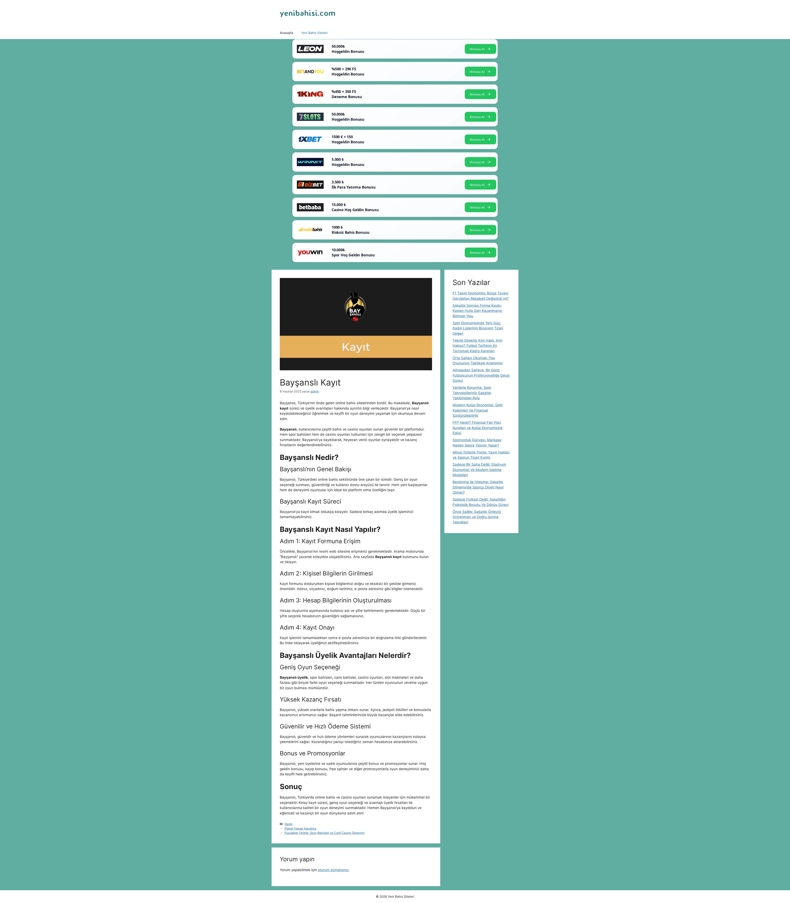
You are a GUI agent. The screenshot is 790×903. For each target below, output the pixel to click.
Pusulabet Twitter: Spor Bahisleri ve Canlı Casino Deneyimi (325, 833)
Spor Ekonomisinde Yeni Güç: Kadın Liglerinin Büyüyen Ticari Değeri (478, 328)
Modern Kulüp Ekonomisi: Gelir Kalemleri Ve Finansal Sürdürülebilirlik (478, 410)
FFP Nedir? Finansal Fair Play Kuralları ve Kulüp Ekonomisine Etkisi (478, 427)
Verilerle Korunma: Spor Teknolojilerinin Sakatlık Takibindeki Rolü (472, 393)
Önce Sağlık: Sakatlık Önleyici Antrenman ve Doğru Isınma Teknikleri (477, 517)
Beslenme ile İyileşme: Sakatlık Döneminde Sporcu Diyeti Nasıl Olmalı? (478, 487)
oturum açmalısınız (333, 870)
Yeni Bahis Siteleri (314, 33)
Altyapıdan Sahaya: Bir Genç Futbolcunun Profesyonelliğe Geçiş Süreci (481, 375)
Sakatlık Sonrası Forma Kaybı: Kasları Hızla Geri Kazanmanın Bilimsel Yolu (477, 310)
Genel (288, 824)
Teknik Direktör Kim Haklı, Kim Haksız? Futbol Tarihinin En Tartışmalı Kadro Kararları (477, 345)
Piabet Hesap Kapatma (300, 828)
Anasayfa (286, 33)
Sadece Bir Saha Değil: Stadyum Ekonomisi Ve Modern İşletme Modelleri (479, 469)
